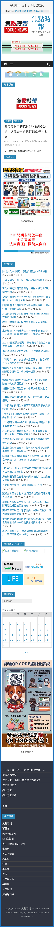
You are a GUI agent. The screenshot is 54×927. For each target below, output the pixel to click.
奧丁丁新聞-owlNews (13, 843)
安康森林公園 (9, 145)
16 (46, 629)
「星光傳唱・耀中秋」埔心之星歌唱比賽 (23, 279)
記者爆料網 (8, 894)
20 (25, 634)
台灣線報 (7, 889)
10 (4, 629)
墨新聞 (5, 869)
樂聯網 (5, 884)
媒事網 (5, 848)
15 (39, 629)
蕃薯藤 (5, 828)
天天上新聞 (8, 853)
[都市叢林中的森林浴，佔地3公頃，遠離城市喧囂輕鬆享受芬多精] (27, 91)
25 (11, 639)
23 (46, 634)
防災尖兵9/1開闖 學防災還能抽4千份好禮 (24, 271)
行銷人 (5, 864)
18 (11, 634)
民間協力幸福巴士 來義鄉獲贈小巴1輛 (22, 485)
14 (32, 629)
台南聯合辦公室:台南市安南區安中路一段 (23, 770)
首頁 (4, 806)
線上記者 (7, 790)
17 (4, 634)
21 (32, 634)
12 (18, 629)
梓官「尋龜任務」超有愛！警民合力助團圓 (24, 322)
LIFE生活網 (8, 838)
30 (46, 639)
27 (25, 639)
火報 (4, 874)
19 (18, 634)
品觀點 (5, 858)
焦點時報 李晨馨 (31, 141)
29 (39, 639)
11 (11, 629)
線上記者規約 (9, 795)
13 (25, 629)
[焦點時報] (5, 64)
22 (39, 634)
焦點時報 (41, 22)
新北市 (8, 121)
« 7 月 (26, 653)
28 (32, 639)
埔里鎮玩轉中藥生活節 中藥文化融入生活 (24, 388)
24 (4, 639)
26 (18, 639)
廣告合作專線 (9, 775)
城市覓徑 (44, 141)
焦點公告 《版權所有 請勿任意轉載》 (21, 780)
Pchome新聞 (9, 833)
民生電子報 (8, 879)
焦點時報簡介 (9, 785)
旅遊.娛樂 (17, 121)
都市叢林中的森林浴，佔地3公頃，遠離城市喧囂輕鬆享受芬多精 (25, 131)
